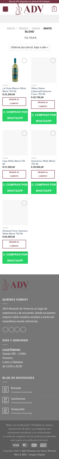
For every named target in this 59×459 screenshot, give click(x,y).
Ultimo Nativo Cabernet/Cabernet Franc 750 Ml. (41, 91)
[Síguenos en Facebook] (5, 329)
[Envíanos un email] (17, 329)
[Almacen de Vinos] (29, 9)
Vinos (36, 28)
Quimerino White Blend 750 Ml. (43, 162)
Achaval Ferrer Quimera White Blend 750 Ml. (15, 232)
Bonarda (16, 388)
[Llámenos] (23, 329)
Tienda (23, 28)
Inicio (11, 28)
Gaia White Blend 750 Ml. (13, 162)
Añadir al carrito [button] (14, 101)
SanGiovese (18, 398)
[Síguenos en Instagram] (11, 329)
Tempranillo (18, 409)
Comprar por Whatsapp (16, 115)
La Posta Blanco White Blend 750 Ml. (14, 90)
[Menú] (29, 19)
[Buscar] (5, 9)
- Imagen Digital (36, 454)
